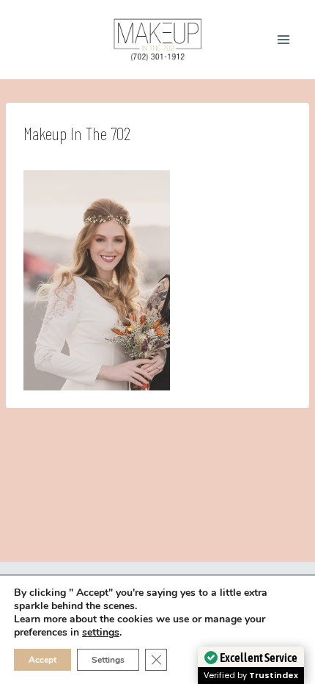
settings (100, 632)
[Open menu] (283, 39)
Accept (42, 660)
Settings (108, 660)
